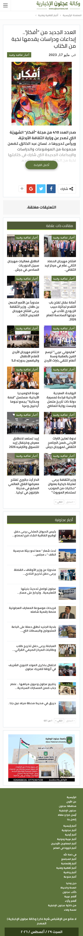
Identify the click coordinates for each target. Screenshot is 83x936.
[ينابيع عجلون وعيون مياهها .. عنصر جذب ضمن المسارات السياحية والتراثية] (67, 688)
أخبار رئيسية (69, 826)
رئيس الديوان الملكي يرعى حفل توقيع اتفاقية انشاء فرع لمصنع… (34, 533)
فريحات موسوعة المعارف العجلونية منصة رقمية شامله (32, 609)
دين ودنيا (71, 883)
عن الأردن (71, 802)
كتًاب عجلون (69, 892)
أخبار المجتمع (68, 859)
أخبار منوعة (70, 877)
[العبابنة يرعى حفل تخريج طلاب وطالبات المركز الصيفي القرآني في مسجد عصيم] (67, 650)
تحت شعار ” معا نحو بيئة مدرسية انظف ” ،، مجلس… (34, 552)
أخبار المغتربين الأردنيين (63, 844)
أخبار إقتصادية (68, 863)
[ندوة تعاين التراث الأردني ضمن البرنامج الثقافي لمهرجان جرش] (60, 423)
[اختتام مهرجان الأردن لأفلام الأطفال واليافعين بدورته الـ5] (23, 336)
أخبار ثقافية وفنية (19, 54)
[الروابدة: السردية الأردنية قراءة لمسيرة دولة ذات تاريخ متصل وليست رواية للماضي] (60, 378)
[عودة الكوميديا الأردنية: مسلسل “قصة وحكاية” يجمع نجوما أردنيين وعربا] (23, 378)
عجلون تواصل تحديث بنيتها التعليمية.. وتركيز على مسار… (36, 590)
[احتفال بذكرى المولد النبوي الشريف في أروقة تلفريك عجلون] (67, 669)
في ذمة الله (69, 855)
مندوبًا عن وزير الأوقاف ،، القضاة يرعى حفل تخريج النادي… (35, 571)
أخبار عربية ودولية (66, 839)
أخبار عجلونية (69, 830)
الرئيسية (71, 797)
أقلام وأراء (70, 901)
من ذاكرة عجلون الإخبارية (62, 905)
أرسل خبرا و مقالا (67, 815)
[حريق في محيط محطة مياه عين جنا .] (67, 707)
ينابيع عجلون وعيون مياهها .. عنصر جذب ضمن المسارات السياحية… (33, 685)
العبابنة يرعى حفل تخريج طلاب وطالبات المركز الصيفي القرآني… (34, 647)
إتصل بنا (71, 819)
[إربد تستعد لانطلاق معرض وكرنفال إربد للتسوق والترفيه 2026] (23, 423)
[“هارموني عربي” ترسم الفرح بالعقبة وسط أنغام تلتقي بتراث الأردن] (60, 336)
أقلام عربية (70, 897)
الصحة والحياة (68, 888)
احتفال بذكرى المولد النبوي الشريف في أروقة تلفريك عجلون (32, 667)
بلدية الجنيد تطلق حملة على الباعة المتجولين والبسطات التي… (33, 628)
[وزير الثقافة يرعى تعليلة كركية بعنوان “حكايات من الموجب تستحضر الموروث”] (60, 464)
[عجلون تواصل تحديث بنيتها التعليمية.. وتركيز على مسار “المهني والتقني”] (67, 593)
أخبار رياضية (69, 872)
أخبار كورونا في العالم (64, 848)
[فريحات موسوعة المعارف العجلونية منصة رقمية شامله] (67, 612)
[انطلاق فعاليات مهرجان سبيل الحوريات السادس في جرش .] (23, 246)
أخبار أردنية (70, 835)
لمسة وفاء (70, 910)
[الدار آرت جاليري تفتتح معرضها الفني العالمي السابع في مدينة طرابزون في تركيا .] (23, 464)
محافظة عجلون (67, 806)
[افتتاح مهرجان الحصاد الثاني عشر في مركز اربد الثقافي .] (60, 246)
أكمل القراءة (41, 165)
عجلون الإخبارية (67, 811)
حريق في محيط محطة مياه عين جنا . (32, 703)
